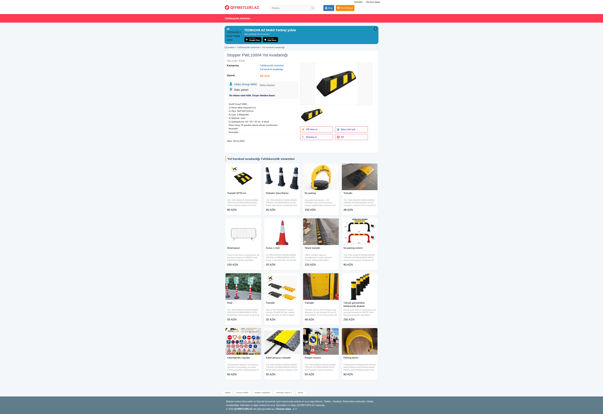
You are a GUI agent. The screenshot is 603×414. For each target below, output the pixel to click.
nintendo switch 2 (284, 392)
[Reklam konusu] (321, 332)
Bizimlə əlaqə (373, 2)
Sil (342, 137)
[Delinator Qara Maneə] (282, 167)
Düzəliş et (311, 137)
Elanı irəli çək (348, 129)
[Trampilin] (321, 277)
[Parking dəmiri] (360, 332)
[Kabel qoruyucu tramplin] (282, 332)
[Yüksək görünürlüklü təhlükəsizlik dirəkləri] (360, 277)
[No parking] (321, 167)
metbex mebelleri (262, 392)
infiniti (300, 392)
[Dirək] (243, 277)
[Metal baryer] (243, 222)
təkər (240, 107)
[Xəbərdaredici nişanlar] (243, 332)
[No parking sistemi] (360, 222)
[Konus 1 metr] (282, 222)
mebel (227, 392)
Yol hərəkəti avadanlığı (273, 47)
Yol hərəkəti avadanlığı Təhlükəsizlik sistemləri (261, 159)
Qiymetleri (230, 47)
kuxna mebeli (242, 392)
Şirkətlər (358, 2)
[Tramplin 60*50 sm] (243, 167)
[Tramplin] (360, 167)
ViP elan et (311, 129)
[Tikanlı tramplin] (321, 222)
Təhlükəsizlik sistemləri (248, 47)
